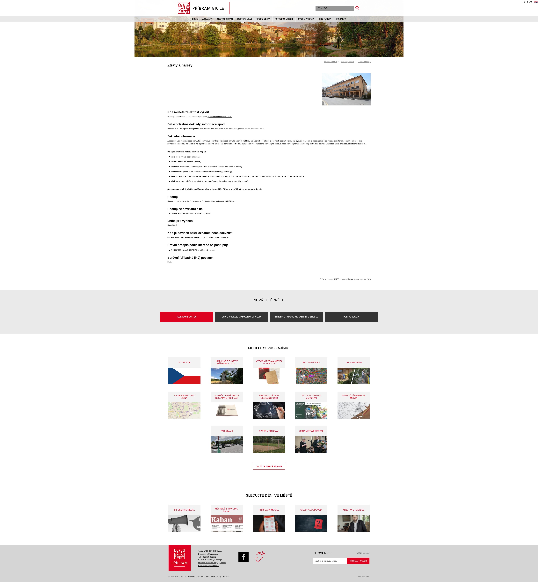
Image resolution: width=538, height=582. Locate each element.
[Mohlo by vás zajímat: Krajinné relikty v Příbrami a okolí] (227, 376)
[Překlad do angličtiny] (536, 2)
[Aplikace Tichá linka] (524, 2)
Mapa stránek (363, 576)
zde (260, 189)
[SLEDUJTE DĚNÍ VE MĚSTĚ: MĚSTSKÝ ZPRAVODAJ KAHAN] (227, 523)
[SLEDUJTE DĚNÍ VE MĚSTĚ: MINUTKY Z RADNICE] (354, 523)
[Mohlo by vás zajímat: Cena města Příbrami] (311, 444)
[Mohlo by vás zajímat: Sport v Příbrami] (269, 444)
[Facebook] (243, 561)
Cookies (223, 563)
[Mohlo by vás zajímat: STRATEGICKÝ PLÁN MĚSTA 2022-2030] (269, 410)
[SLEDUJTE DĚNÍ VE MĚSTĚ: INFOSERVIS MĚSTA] (184, 523)
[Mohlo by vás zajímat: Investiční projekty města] (354, 410)
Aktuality (207, 19)
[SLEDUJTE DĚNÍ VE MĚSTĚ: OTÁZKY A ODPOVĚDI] (311, 523)
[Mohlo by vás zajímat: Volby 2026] (184, 376)
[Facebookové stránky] (527, 2)
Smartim (226, 576)
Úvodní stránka (330, 62)
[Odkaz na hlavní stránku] (180, 558)
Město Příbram (225, 19)
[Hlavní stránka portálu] (203, 8)
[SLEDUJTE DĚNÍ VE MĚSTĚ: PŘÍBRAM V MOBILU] (269, 523)
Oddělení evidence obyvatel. (220, 117)
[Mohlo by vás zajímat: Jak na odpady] (354, 376)
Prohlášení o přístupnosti (208, 566)
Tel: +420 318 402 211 (207, 557)
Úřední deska (263, 19)
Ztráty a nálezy (364, 62)
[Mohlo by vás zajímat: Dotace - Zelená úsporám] (311, 410)
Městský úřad (244, 19)
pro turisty (325, 19)
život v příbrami (306, 19)
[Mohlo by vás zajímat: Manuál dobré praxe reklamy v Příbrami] (227, 410)
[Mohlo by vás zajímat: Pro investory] (311, 376)
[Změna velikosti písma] (530, 2)
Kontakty (341, 19)
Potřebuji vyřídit (284, 19)
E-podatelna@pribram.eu (208, 554)
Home (195, 19)
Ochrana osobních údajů (208, 563)
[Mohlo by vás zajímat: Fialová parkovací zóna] (184, 410)
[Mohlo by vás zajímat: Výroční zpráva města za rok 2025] (269, 376)
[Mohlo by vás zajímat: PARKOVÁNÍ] (227, 444)
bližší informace (363, 553)
